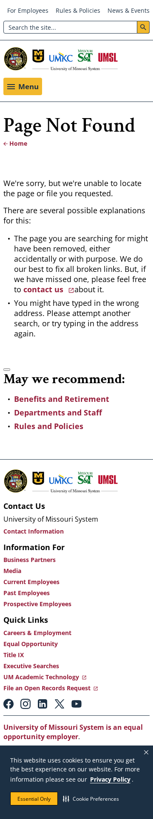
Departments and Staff (58, 412)
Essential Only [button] (34, 798)
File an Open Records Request (47, 688)
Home (18, 143)
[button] (91, 798)
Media (12, 571)
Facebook (8, 704)
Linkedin (42, 704)
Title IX (13, 655)
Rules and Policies (48, 426)
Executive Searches (31, 666)
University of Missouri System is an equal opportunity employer (73, 732)
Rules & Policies (78, 10)
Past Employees (26, 593)
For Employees (27, 10)
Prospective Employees (37, 604)
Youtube (76, 704)
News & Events (129, 10)
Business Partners (29, 560)
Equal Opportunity (30, 644)
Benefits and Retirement (61, 399)
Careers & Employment (37, 633)
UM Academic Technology (41, 677)
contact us (44, 289)
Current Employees (31, 582)
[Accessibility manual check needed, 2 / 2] (6, 369)
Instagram (25, 704)
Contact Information (33, 531)
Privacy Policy (110, 779)
